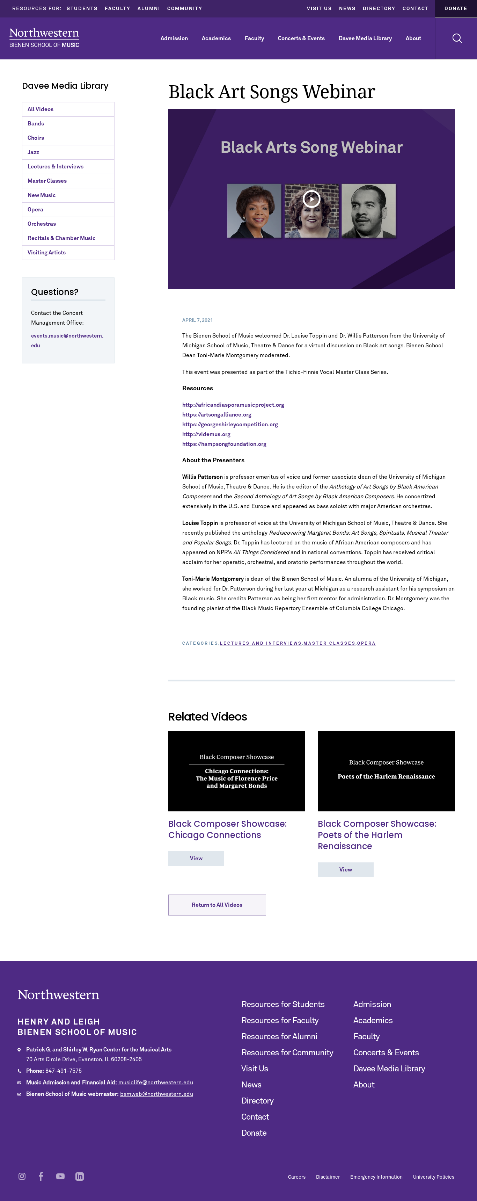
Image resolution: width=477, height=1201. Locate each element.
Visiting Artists (47, 252)
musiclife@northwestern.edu (155, 1082)
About (413, 38)
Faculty (118, 8)
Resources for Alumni (279, 1037)
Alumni (149, 8)
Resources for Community (287, 1053)
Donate (456, 8)
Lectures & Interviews (55, 166)
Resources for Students (283, 1004)
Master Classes (47, 181)
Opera (35, 209)
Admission (174, 38)
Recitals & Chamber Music (62, 238)
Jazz (33, 152)
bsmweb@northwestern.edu (156, 1094)
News (347, 8)
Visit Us (319, 8)
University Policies (433, 1177)
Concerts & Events (301, 38)
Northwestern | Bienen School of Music (44, 37)
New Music (42, 195)
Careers (297, 1177)
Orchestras (42, 224)
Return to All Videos (217, 905)
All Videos (40, 109)
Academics (216, 38)
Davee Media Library (365, 38)
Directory (379, 8)
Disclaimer (328, 1177)
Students (82, 8)
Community (185, 8)
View (196, 858)
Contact (416, 8)
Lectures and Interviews (261, 644)
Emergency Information (376, 1177)
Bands (36, 123)
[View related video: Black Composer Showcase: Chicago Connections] (237, 771)
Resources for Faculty (279, 1020)
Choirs (36, 138)
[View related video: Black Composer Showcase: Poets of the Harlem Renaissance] (386, 771)
